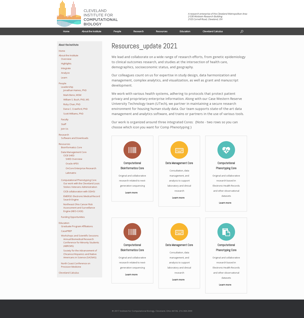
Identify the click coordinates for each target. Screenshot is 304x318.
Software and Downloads (74, 138)
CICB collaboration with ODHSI (79, 191)
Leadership (67, 86)
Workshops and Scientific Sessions (80, 235)
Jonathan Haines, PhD (75, 90)
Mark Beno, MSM (72, 95)
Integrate (66, 68)
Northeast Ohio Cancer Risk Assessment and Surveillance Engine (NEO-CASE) (79, 208)
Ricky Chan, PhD (71, 104)
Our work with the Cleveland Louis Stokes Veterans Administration (81, 185)
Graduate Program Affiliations (77, 226)
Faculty (64, 119)
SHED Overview (74, 158)
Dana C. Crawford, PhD (75, 108)
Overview (66, 58)
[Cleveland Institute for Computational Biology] (87, 14)
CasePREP (66, 231)
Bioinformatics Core (71, 147)
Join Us (64, 128)
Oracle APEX (72, 163)
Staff (63, 124)
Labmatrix (71, 172)
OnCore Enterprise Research (81, 168)
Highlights (66, 63)
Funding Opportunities (73, 217)
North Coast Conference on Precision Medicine (75, 265)
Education (185, 31)
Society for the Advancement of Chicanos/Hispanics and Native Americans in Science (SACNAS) (80, 254)
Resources (161, 31)
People (117, 31)
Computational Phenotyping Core (78, 180)
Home (66, 31)
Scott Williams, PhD (73, 113)
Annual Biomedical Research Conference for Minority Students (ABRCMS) (81, 242)
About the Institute (91, 31)
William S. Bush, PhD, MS (76, 99)
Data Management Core (74, 152)
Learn (64, 77)
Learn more (131, 192)
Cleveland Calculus (213, 31)
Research (139, 31)
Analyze (65, 72)
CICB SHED (68, 155)
